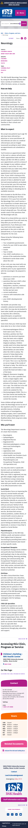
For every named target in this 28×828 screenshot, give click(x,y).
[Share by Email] (25, 38)
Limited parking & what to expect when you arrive (15, 4)
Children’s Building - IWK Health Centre (13, 655)
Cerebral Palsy (5, 68)
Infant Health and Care (8, 53)
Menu (22, 13)
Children (3, 58)
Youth (3, 63)
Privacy (4, 826)
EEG (2, 72)
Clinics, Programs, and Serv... (13, 33)
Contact (14, 772)
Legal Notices (6, 823)
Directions (7, 664)
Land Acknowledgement (14, 775)
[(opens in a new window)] (22, 38)
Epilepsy (3, 70)
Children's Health (6, 51)
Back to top (22, 638)
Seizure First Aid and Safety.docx (15, 750)
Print (12, 38)
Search (24, 23)
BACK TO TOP (21, 805)
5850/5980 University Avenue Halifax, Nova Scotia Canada (14, 767)
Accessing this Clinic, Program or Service (13, 674)
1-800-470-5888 (8, 707)
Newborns (4, 61)
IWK (2, 33)
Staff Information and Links (14, 800)
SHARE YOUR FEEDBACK (14, 809)
